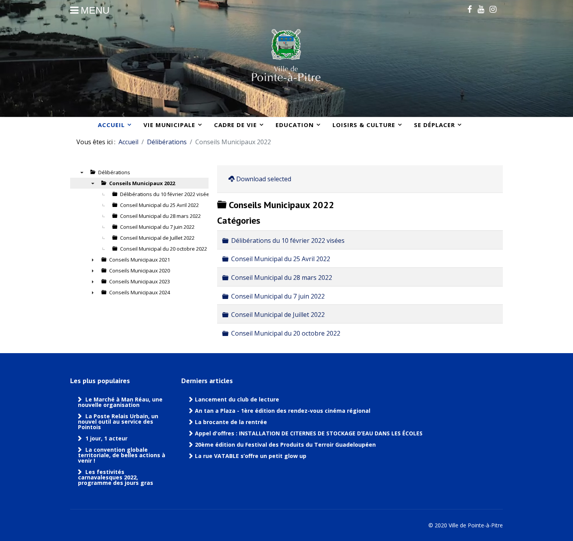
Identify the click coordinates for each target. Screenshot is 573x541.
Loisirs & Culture (363, 125)
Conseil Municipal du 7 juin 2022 (278, 296)
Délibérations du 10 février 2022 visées (288, 240)
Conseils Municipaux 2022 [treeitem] (142, 183)
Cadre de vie (235, 125)
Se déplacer (434, 125)
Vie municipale (169, 125)
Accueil (111, 125)
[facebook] (469, 9)
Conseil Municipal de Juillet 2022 (278, 314)
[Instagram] (493, 9)
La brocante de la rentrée (231, 422)
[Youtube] (481, 9)
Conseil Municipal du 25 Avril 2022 (280, 259)
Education (295, 125)
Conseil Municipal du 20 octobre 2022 (285, 333)
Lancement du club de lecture (237, 399)
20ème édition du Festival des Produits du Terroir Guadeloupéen (286, 444)
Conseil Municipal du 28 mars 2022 (281, 277)
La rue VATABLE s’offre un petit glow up (251, 456)
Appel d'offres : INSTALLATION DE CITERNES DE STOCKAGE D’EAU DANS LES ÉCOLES (309, 433)
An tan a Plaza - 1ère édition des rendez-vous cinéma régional (282, 411)
